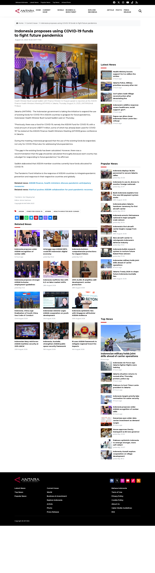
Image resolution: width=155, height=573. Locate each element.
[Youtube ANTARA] (127, 2)
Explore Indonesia (92, 11)
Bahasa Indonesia (22, 2)
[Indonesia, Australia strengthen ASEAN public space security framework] (56, 331)
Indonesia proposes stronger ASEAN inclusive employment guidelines (27, 282)
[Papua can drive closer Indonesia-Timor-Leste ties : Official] (106, 119)
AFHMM (48, 211)
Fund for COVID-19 (34, 211)
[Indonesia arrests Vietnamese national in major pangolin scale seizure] (106, 218)
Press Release (127, 11)
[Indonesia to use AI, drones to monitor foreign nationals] (106, 185)
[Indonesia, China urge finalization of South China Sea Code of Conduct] (27, 300)
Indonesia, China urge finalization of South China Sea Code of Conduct (26, 313)
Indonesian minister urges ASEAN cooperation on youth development (56, 313)
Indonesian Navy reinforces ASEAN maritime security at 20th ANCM (26, 343)
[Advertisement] (120, 45)
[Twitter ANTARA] (119, 2)
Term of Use (117, 492)
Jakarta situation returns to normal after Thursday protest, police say (125, 376)
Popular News (45, 2)
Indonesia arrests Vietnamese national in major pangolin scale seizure (126, 217)
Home (38, 10)
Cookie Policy (117, 500)
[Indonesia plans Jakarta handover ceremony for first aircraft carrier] (106, 207)
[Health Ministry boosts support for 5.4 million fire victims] (106, 75)
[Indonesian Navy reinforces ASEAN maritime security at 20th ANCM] (27, 331)
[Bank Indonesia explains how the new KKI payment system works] (106, 196)
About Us (116, 504)
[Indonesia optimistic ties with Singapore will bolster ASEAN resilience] (84, 300)
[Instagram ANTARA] (123, 2)
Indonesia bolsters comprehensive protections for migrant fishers (84, 251)
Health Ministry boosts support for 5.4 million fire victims (124, 74)
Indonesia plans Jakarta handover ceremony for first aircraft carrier (125, 206)
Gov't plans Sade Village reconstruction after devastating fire (123, 96)
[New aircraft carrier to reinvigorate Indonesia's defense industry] (106, 241)
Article (110, 10)
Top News (56, 2)
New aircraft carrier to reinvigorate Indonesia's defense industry (123, 240)
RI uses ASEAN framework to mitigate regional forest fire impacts (84, 343)
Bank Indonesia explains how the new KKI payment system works (125, 195)
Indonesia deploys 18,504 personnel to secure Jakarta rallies (125, 173)
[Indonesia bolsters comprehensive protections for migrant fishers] (84, 238)
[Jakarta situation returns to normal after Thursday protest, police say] (106, 377)
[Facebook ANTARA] (114, 2)
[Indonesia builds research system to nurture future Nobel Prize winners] (106, 252)
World (60, 10)
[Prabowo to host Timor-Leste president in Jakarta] (106, 388)
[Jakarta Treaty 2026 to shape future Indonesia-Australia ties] (106, 275)
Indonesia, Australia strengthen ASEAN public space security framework (54, 343)
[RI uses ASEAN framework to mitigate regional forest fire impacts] (84, 331)
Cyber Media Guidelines (122, 508)
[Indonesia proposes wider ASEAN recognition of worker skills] (27, 238)
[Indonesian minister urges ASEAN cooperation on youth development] (56, 300)
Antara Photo (66, 2)
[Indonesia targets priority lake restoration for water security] (106, 399)
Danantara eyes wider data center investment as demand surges (126, 420)
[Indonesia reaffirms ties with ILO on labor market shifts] (56, 269)
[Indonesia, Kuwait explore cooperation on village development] (106, 455)
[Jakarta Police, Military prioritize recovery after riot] (106, 86)
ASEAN (21, 211)
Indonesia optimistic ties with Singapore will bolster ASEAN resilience (83, 313)
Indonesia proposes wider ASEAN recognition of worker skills (26, 251)
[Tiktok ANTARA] (132, 2)
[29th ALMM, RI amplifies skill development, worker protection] (84, 269)
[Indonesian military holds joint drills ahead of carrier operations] (106, 263)
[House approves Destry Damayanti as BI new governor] (106, 433)
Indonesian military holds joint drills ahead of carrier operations (126, 262)
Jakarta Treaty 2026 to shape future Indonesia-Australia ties (126, 274)
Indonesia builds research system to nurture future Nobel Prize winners (124, 251)
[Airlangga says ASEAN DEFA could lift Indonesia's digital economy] (56, 238)
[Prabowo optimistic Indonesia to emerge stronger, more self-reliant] (106, 443)
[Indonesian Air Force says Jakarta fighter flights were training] (106, 366)
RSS (113, 512)
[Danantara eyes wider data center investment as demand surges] (106, 421)
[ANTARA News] (25, 11)
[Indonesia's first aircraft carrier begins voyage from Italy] (106, 230)
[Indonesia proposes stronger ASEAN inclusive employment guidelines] (27, 269)
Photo (119, 10)
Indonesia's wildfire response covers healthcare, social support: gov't (125, 107)
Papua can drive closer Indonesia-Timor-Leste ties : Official (125, 118)
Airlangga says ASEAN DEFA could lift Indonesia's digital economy (55, 251)
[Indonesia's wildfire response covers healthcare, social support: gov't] (106, 108)
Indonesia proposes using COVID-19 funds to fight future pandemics (68, 23)
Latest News (34, 2)
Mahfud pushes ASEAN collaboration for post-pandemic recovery (61, 190)
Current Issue (46, 11)
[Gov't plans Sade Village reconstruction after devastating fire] (106, 97)
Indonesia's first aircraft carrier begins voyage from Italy (124, 229)
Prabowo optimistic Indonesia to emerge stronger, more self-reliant (126, 442)
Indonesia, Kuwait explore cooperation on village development (124, 453)
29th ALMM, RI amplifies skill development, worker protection (84, 282)
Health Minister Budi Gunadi (66, 211)
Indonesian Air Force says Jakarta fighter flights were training (125, 365)
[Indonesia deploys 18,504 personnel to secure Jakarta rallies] (106, 174)
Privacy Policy (117, 496)
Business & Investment (71, 11)
